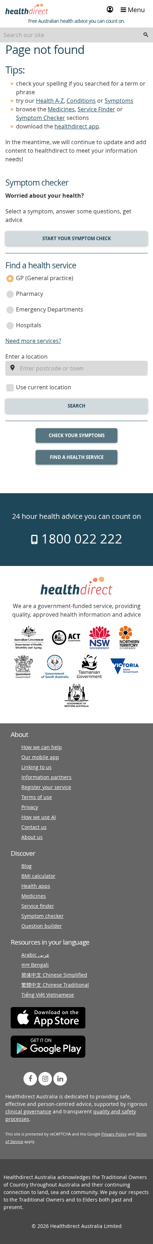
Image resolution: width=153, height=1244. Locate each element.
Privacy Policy (114, 1134)
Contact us (34, 827)
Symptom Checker (40, 118)
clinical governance (28, 1111)
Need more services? (33, 341)
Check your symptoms (77, 435)
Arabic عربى (35, 954)
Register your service (46, 787)
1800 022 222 (80, 538)
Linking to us (36, 767)
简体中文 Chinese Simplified (54, 974)
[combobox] (76, 34)
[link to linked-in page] (60, 1079)
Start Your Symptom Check (76, 238)
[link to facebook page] (30, 1079)
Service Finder (96, 109)
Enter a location (26, 356)
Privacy (29, 807)
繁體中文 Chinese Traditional (55, 984)
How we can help (41, 747)
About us (32, 837)
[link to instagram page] (45, 1079)
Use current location (43, 387)
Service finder (37, 905)
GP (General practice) (44, 278)
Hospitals (28, 325)
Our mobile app (40, 757)
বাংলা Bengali (35, 964)
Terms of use (36, 797)
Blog (26, 866)
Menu (135, 9)
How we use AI (38, 817)
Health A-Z (50, 101)
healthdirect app (76, 126)
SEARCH (76, 406)
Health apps (35, 886)
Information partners (46, 777)
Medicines (61, 109)
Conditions (81, 101)
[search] (146, 34)
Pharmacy (29, 294)
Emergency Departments (49, 309)
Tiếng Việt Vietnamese (47, 994)
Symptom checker (42, 915)
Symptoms (119, 101)
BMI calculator (38, 876)
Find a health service (77, 457)
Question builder (41, 925)
